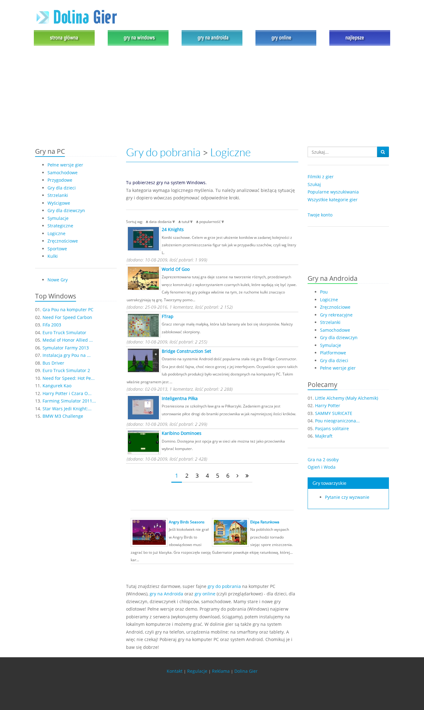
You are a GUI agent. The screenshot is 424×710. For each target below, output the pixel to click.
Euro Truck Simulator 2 (66, 370)
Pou (324, 292)
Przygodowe (59, 180)
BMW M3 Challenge (63, 416)
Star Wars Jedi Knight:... (67, 409)
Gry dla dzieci (61, 188)
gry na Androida (166, 594)
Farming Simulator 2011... (69, 401)
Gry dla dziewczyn (66, 210)
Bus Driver (53, 363)
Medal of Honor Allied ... (68, 340)
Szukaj (314, 184)
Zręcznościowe (62, 241)
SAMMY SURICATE (333, 413)
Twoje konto (320, 215)
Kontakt (175, 671)
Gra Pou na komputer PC (68, 309)
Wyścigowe (58, 203)
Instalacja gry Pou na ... (67, 355)
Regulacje (197, 671)
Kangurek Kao (57, 386)
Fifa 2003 (52, 325)
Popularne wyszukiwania (333, 192)
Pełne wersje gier (65, 165)
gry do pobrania (224, 586)
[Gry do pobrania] (138, 37)
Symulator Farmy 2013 (66, 348)
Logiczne (56, 233)
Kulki (52, 256)
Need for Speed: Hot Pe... (69, 378)
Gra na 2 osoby (323, 459)
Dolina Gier (246, 671)
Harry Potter (327, 405)
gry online (205, 594)
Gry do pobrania (163, 152)
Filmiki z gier (321, 177)
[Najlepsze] (358, 37)
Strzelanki (57, 195)
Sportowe (57, 249)
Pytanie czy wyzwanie (347, 497)
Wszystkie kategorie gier (333, 200)
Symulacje (58, 218)
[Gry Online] (285, 37)
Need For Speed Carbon (67, 317)
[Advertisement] (212, 96)
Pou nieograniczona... (337, 421)
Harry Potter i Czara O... (67, 393)
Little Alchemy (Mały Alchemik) (346, 398)
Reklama (221, 671)
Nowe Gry (57, 280)
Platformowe (333, 353)
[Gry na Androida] (212, 37)
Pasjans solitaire (332, 428)
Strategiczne (60, 226)
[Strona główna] (66, 37)
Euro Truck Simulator (64, 332)
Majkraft (323, 436)
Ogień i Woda (322, 467)
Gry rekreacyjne (336, 315)
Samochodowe (62, 172)
